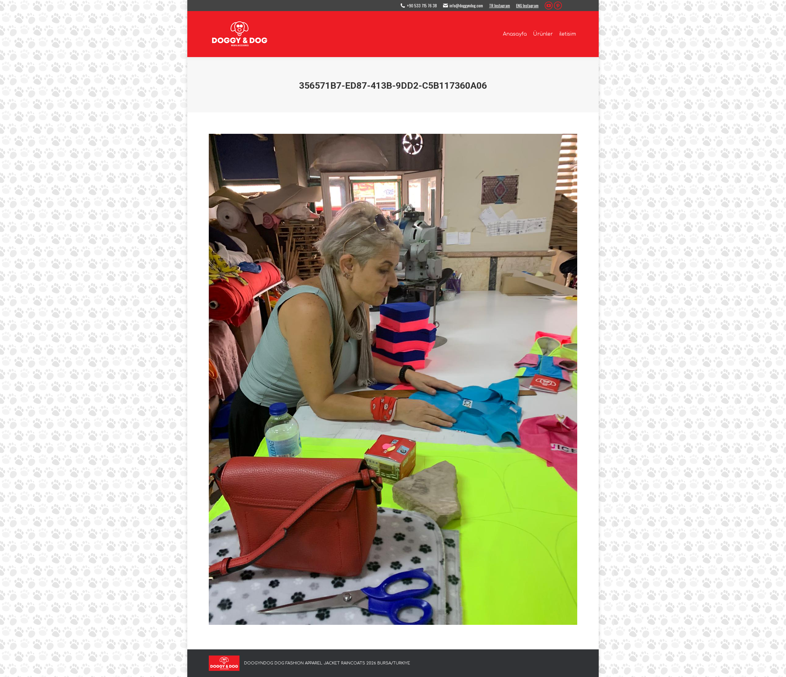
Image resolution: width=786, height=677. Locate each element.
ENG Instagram (527, 5)
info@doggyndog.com (466, 6)
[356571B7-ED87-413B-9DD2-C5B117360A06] (393, 379)
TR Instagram (499, 5)
